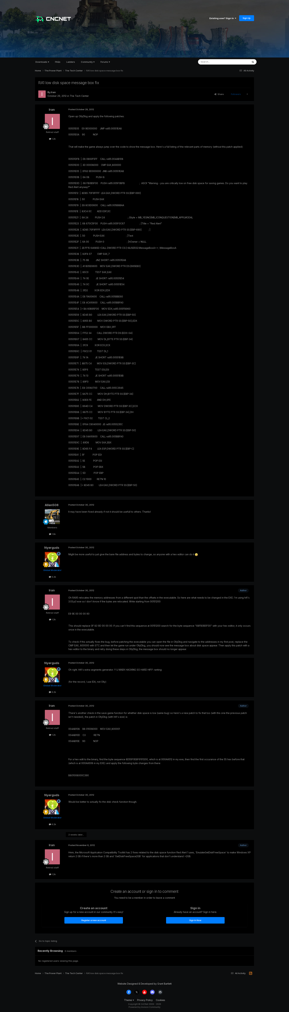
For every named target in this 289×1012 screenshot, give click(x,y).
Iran (53, 92)
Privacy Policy (145, 1000)
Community (87, 62)
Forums (105, 62)
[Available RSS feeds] (250, 973)
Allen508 (52, 505)
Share (220, 94)
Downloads (41, 62)
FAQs (57, 62)
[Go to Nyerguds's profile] (52, 559)
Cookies (160, 1000)
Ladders (70, 62)
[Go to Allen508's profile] (52, 516)
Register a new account (93, 920)
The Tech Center (79, 95)
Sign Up (247, 18)
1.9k (53, 534)
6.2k (53, 576)
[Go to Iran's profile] (42, 94)
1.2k (53, 138)
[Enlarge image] (196, 554)
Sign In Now (195, 920)
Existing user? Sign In (222, 18)
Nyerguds (51, 547)
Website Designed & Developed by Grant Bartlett (144, 983)
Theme (128, 1000)
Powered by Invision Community (144, 1007)
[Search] (253, 62)
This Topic (239, 62)
